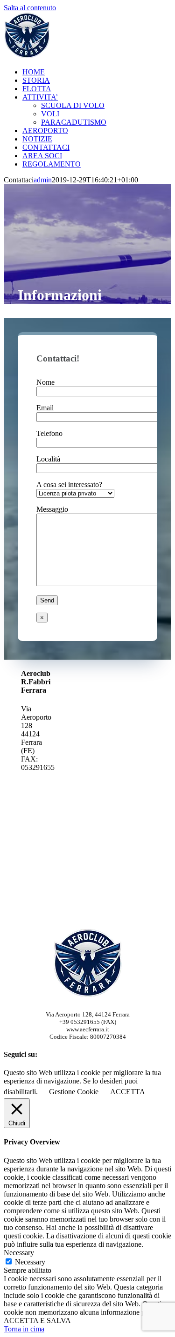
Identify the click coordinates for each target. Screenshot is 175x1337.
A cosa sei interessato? (69, 484)
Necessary (30, 1262)
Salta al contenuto (30, 8)
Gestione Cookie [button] (73, 1092)
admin (43, 180)
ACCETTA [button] (127, 1092)
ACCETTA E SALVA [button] (37, 1320)
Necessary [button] (19, 1253)
